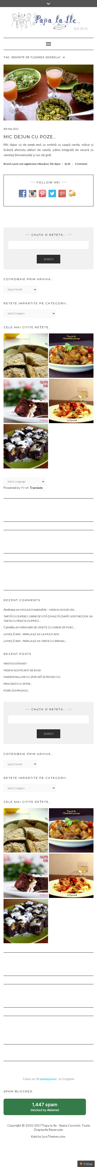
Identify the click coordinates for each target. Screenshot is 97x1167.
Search (48, 259)
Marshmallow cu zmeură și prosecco (32, 677)
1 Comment (81, 163)
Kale (34, 1136)
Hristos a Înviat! (15, 663)
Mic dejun (55, 163)
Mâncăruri (43, 163)
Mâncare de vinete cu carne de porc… (48, 627)
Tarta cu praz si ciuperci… (22, 620)
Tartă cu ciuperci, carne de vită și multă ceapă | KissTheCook (46, 616)
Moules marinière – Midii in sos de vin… (48, 609)
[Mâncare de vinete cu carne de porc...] (71, 355)
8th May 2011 (11, 128)
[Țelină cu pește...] (26, 355)
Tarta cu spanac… (54, 641)
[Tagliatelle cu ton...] (71, 401)
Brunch (8, 163)
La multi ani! (50, 634)
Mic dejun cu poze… (30, 136)
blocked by (50, 1108)
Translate (36, 488)
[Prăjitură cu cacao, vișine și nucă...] (26, 401)
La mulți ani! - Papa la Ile (20, 634)
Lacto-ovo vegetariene (24, 163)
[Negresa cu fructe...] (26, 446)
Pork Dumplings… (17, 690)
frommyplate (46, 1079)
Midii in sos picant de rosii (22, 670)
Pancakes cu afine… (18, 683)
